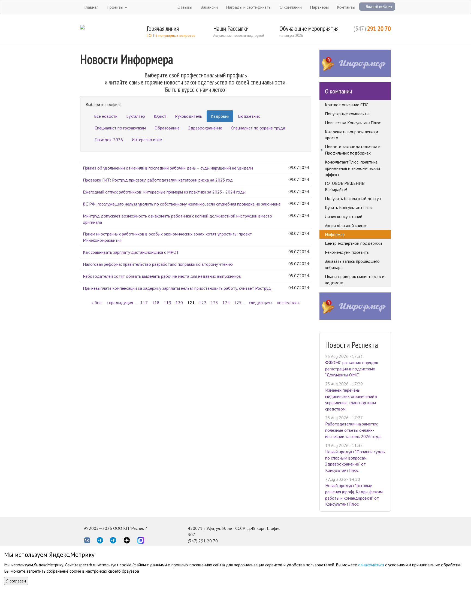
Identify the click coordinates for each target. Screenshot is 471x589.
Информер (335, 234)
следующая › (261, 302)
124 (226, 302)
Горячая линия (163, 28)
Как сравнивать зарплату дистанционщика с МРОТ (131, 252)
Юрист (160, 116)
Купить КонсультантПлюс (349, 207)
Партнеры (319, 7)
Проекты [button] (115, 7)
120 (179, 302)
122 (202, 302)
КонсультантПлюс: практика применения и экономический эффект (352, 168)
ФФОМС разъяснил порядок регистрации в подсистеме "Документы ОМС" (351, 369)
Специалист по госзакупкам (120, 128)
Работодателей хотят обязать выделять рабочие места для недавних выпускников (162, 276)
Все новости (105, 116)
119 (167, 302)
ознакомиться (371, 564)
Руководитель (188, 116)
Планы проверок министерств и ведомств (354, 279)
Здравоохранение (205, 128)
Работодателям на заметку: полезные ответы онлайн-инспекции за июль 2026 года (353, 430)
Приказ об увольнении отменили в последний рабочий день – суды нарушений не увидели (168, 168)
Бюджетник (249, 116)
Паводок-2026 (109, 139)
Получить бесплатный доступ (353, 198)
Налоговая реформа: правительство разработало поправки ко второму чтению (158, 264)
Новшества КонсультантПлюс (353, 122)
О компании (291, 7)
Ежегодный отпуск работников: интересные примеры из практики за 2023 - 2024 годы (164, 192)
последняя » (288, 302)
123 (214, 302)
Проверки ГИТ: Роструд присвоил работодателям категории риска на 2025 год (158, 180)
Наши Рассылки (231, 28)
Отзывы (184, 7)
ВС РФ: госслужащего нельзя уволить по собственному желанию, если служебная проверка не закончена (181, 204)
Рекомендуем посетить (347, 252)
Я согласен (16, 581)
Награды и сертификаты (248, 7)
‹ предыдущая (120, 302)
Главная (91, 7)
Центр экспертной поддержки (353, 243)
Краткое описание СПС (346, 104)
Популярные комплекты (347, 113)
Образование (167, 128)
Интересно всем (147, 139)
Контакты (346, 7)
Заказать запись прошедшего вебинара (352, 264)
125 (237, 302)
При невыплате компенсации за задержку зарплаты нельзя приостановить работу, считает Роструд (177, 288)
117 (144, 302)
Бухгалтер (135, 116)
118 (155, 302)
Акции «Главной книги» (346, 225)
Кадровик (220, 116)
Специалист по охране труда (258, 128)
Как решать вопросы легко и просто (351, 135)
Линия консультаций (343, 216)
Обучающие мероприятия (309, 28)
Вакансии (209, 7)
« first (96, 302)
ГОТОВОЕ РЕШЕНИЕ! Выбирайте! (345, 186)
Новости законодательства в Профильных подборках (353, 150)
